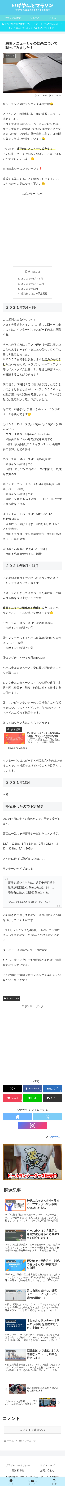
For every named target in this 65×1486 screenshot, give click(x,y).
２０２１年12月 (29, 288)
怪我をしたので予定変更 (34, 293)
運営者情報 (18, 1470)
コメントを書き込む (32, 1429)
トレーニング (13, 998)
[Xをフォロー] (47, 1116)
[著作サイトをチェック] (17, 1116)
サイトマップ (47, 1465)
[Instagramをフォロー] (32, 1125)
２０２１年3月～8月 (32, 278)
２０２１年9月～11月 (32, 283)
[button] (52, 1098)
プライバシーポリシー (18, 1465)
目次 (28, 271)
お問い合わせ (47, 1470)
